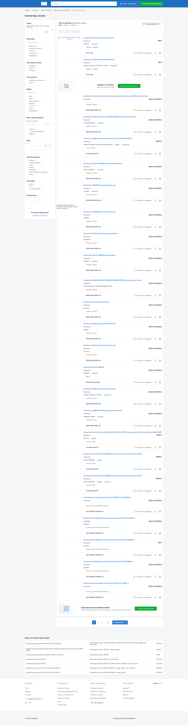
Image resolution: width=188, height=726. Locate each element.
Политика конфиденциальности (68, 691)
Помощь (27, 691)
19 (108, 623)
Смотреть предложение (145, 608)
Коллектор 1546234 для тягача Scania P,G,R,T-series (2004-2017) (108, 138)
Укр (26, 702)
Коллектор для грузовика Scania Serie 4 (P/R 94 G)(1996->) (45, 655)
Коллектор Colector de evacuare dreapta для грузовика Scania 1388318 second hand (116, 96)
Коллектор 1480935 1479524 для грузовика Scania (103, 410)
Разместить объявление (129, 86)
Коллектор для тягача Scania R (36, 659)
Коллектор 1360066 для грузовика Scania (99, 212)
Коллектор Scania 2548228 (94, 367)
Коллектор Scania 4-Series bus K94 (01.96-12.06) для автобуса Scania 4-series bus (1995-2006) (54, 649)
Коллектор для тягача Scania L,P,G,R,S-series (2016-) (43, 668)
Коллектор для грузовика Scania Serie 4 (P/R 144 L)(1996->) (106, 583)
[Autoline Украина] (32, 3)
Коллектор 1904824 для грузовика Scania (99, 389)
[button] (155, 53)
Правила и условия (64, 688)
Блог (59, 701)
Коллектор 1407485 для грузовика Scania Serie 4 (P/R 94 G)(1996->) (109, 540)
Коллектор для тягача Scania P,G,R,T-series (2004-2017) (44, 643)
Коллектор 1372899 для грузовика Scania (99, 185)
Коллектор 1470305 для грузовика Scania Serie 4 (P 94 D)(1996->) (108, 561)
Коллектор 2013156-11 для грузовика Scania (101, 233)
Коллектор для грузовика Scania (96, 302)
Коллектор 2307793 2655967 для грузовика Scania (103, 163)
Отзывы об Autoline (64, 698)
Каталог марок (62, 705)
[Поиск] (53, 3)
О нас (27, 688)
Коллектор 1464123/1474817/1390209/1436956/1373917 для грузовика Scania (113, 280)
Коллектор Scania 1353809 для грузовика (99, 255)
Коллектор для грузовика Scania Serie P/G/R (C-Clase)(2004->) (107, 497)
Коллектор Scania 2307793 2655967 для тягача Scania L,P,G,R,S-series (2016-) (113, 454)
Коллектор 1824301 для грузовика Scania (99, 323)
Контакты (28, 695)
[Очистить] (52, 29)
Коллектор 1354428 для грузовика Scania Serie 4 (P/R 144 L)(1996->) (109, 518)
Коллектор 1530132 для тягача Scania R (99, 38)
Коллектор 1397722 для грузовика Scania (99, 345)
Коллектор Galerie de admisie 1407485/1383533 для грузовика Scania (110, 117)
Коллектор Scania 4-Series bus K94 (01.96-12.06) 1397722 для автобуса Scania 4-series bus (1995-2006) (122, 432)
